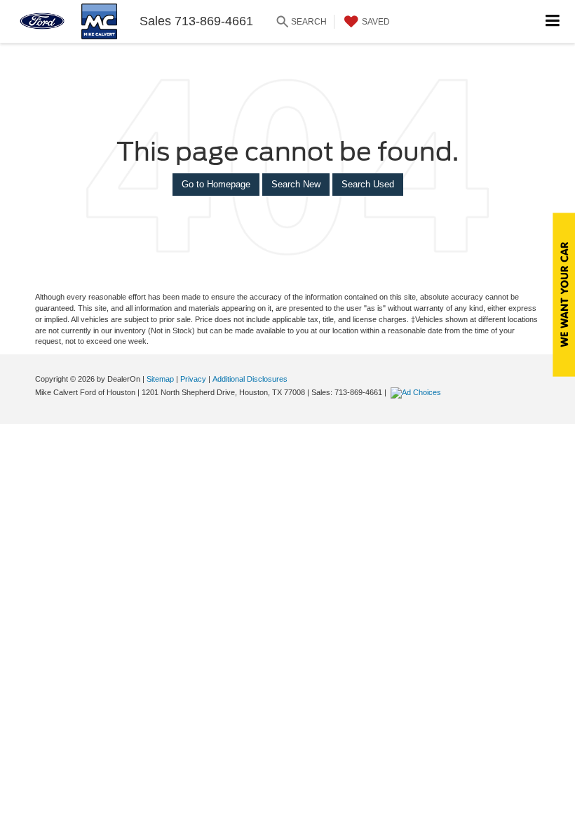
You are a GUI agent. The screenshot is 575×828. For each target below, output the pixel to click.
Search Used (367, 184)
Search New (295, 184)
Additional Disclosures (250, 379)
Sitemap (160, 379)
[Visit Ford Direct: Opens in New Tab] (418, 392)
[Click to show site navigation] (553, 21)
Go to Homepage (216, 184)
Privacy (193, 379)
